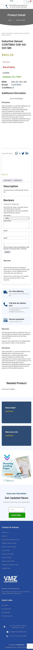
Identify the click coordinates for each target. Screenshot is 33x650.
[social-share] (16, 153)
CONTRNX (9, 33)
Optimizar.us (20, 645)
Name (6, 231)
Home (3, 33)
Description (7, 180)
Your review (7, 221)
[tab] (8, 180)
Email (6, 238)
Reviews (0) (17, 180)
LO (13, 88)
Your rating (7, 215)
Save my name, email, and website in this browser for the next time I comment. (16, 248)
